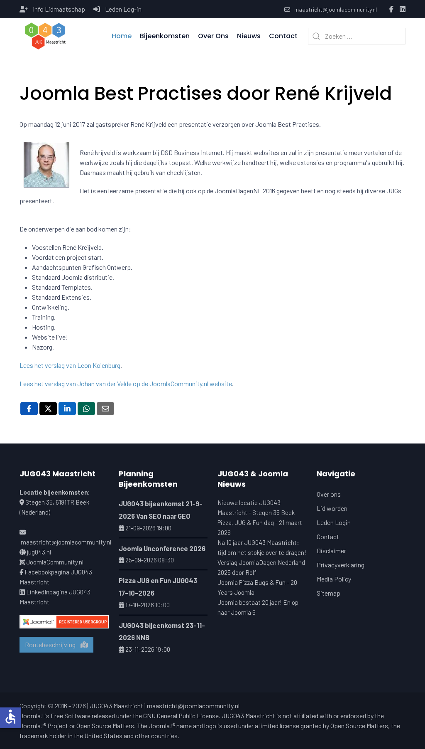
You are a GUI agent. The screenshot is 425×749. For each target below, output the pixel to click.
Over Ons (213, 36)
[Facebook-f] (391, 9)
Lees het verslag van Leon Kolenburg (70, 365)
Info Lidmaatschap (59, 9)
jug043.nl (39, 552)
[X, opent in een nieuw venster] (48, 408)
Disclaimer (331, 550)
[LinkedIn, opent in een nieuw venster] (67, 408)
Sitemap (328, 593)
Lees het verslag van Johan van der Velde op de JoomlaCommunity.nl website (126, 383)
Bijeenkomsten (165, 36)
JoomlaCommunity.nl (54, 562)
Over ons (329, 494)
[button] (45, 36)
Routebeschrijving (53, 644)
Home (122, 36)
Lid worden (332, 508)
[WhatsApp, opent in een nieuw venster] (86, 408)
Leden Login (334, 522)
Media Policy (334, 579)
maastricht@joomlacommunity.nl (335, 9)
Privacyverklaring (340, 565)
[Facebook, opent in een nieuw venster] (29, 408)
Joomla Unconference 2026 (162, 548)
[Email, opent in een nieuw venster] (105, 408)
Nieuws (249, 36)
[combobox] (356, 36)
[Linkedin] (402, 9)
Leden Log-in (123, 9)
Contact (283, 36)
